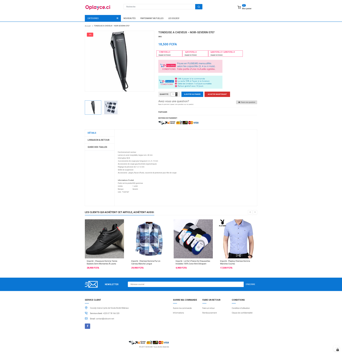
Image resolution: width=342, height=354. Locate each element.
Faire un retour (208, 308)
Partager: (163, 112)
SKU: (160, 37)
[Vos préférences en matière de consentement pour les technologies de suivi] (337, 349)
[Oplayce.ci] (149, 342)
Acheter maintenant (217, 94)
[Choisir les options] (99, 232)
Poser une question (247, 102)
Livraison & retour (98, 140)
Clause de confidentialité (242, 313)
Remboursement (209, 313)
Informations (178, 313)
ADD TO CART (211, 349)
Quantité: (164, 94)
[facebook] (87, 326)
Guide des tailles (97, 147)
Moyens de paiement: (168, 118)
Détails (92, 133)
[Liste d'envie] (104, 232)
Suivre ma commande (182, 308)
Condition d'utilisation (241, 308)
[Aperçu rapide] (109, 232)
